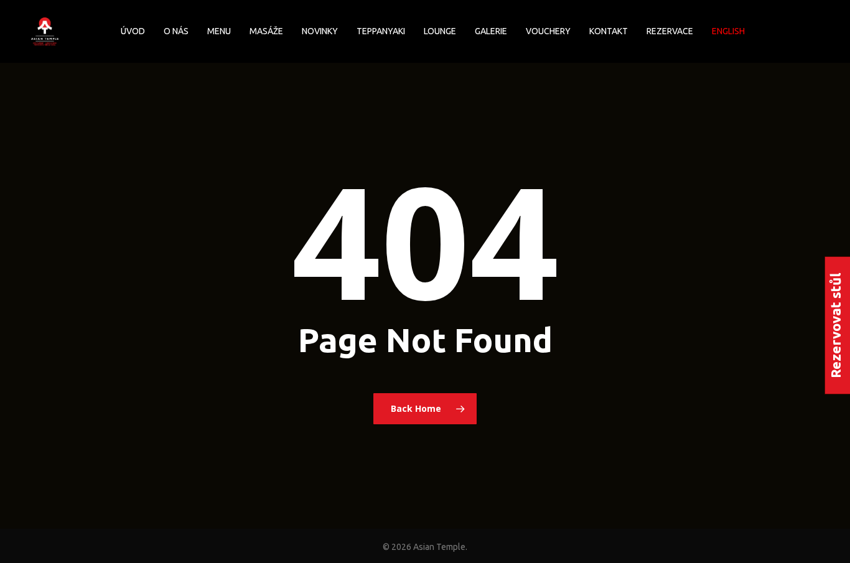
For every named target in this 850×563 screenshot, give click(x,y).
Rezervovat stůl (835, 325)
